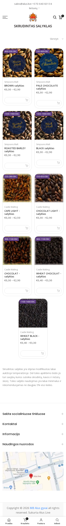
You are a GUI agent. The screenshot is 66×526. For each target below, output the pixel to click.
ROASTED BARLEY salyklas (15, 149)
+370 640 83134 (42, 3)
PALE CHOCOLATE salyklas (47, 87)
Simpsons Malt (11, 81)
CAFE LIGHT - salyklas (12, 212)
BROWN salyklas (14, 85)
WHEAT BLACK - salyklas (29, 337)
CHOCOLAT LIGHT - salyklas (48, 212)
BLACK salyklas (45, 148)
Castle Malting (11, 207)
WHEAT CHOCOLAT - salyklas (48, 275)
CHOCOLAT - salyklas (12, 275)
